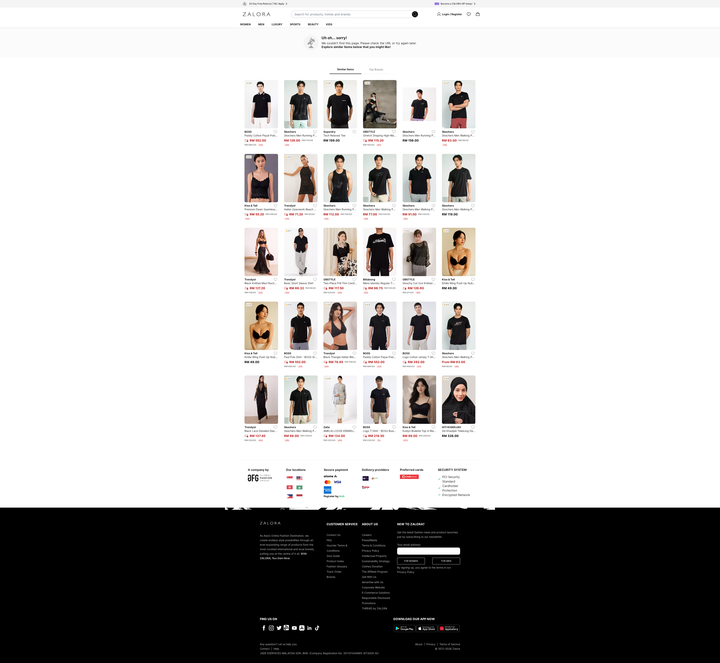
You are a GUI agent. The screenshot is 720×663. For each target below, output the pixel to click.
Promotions (369, 603)
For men (446, 561)
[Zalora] (256, 14)
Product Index (335, 561)
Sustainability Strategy (376, 561)
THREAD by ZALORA (374, 608)
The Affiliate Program (375, 571)
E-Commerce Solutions (376, 592)
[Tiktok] (341, 628)
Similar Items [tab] (345, 69)
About (418, 644)
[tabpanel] (360, 261)
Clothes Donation (372, 566)
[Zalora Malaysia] (299, 478)
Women (245, 24)
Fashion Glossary (337, 566)
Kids (329, 24)
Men (261, 24)
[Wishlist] (468, 14)
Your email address (408, 544)
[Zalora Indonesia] (299, 496)
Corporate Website (373, 587)
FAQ (329, 540)
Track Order (334, 571)
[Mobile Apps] (302, 628)
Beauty (313, 24)
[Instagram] (271, 628)
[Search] (415, 14)
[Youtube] (294, 628)
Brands (331, 576)
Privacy (431, 644)
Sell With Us (369, 576)
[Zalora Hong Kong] (289, 487)
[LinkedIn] (309, 628)
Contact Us (333, 534)
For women (411, 561)
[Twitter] (279, 628)
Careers (366, 534)
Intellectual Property (374, 555)
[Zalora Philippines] (289, 496)
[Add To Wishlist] (275, 132)
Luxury (277, 24)
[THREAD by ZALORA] (286, 628)
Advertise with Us (372, 582)
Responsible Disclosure (376, 597)
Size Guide (333, 555)
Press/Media (369, 540)
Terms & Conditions (374, 545)
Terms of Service (450, 644)
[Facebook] (264, 628)
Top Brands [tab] (376, 69)
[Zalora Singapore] (289, 478)
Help (276, 648)
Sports (295, 24)
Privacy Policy (370, 550)
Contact (265, 648)
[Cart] (478, 14)
